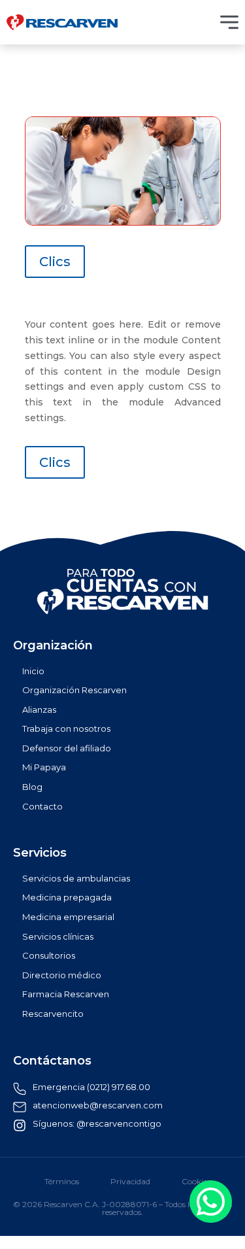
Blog (32, 787)
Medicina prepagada (67, 897)
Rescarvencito (53, 1014)
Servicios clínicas (57, 937)
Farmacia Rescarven (65, 994)
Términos (61, 1181)
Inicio (33, 671)
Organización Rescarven (74, 690)
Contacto (42, 807)
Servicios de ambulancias (76, 878)
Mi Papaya (44, 767)
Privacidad (130, 1181)
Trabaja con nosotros (66, 729)
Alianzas (39, 710)
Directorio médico (61, 975)
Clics (55, 261)
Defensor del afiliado (66, 748)
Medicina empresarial (68, 917)
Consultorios (48, 956)
